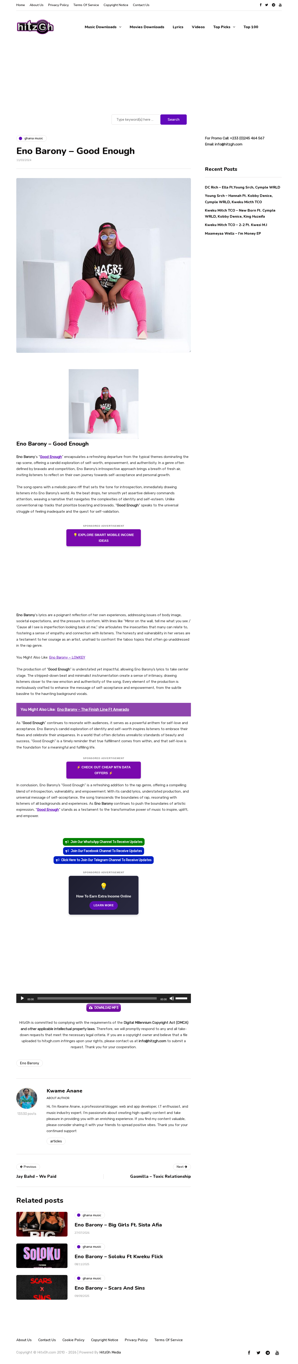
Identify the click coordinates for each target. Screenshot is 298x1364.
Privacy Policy (58, 5)
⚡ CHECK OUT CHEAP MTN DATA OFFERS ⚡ (104, 770)
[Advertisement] (149, 78)
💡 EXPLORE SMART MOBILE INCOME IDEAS (103, 538)
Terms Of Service (86, 5)
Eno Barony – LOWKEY (67, 657)
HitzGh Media (110, 1352)
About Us (37, 5)
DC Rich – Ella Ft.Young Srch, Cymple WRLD (242, 187)
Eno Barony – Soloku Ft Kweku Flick (118, 1256)
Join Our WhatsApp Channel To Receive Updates (106, 842)
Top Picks (221, 27)
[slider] (182, 998)
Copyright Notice (116, 5)
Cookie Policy (73, 1340)
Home (20, 5)
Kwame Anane (64, 1090)
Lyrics (178, 27)
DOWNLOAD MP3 (107, 1008)
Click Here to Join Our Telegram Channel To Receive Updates (106, 860)
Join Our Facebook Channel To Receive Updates (106, 851)
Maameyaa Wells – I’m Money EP (233, 233)
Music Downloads (101, 27)
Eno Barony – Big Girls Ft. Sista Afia (118, 1224)
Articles (56, 1141)
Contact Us (141, 5)
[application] (103, 998)
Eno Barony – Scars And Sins (109, 1288)
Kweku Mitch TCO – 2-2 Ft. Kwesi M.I (236, 225)
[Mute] (171, 998)
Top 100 (251, 27)
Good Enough (48, 809)
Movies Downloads (147, 27)
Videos (198, 27)
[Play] (22, 998)
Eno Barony (29, 1063)
